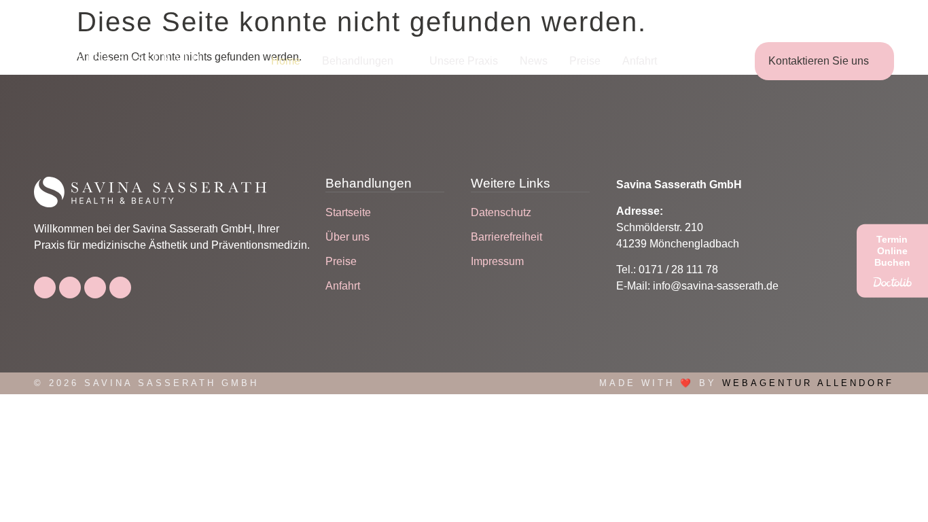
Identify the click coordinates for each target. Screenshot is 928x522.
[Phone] (95, 287)
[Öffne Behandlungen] (402, 61)
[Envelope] (120, 287)
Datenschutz (501, 212)
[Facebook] (45, 287)
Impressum (497, 261)
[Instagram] (70, 287)
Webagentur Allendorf (808, 383)
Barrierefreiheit (506, 237)
